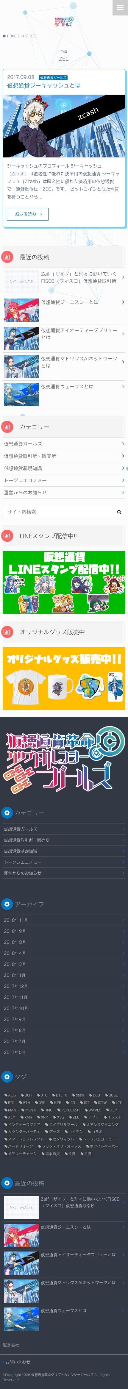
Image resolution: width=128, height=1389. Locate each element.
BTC (43, 1095)
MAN (12, 1110)
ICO (72, 1102)
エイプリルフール (63, 1124)
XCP (113, 1110)
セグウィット (63, 1139)
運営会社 (11, 1345)
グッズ (54, 1131)
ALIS (12, 1095)
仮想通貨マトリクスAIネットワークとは (79, 362)
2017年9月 (15, 1019)
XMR (28, 1117)
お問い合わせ (17, 1362)
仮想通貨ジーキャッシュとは (44, 85)
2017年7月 (15, 1041)
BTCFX (61, 1095)
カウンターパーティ (24, 1131)
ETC (11, 1102)
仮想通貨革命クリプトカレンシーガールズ (62, 1374)
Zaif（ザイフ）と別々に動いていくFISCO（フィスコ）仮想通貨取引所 (79, 277)
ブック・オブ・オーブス (61, 1146)
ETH (26, 1102)
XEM (11, 1117)
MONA (30, 1110)
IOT (86, 1102)
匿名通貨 (53, 1153)
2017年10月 (16, 1008)
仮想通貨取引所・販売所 (30, 456)
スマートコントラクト (26, 1139)
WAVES (94, 1110)
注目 (72, 1153)
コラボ (97, 1131)
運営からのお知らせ (25, 492)
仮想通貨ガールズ (23, 443)
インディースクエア (24, 1124)
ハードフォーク (20, 1146)
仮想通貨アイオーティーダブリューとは (79, 334)
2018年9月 (15, 931)
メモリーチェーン (22, 1153)
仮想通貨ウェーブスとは (67, 386)
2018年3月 (15, 964)
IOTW (102, 1102)
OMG (48, 1110)
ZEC (76, 1117)
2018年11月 (16, 920)
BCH (28, 1095)
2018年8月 (15, 942)
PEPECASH (70, 1110)
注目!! (89, 1153)
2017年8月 (15, 1030)
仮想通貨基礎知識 (23, 468)
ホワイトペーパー (104, 1146)
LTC (119, 1102)
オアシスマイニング (102, 1124)
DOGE (113, 1095)
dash (80, 1095)
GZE (57, 1102)
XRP (44, 1117)
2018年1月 (15, 975)
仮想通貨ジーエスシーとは (69, 302)
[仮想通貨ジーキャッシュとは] (64, 153)
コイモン (75, 1131)
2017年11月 (16, 997)
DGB (96, 1095)
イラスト (114, 1117)
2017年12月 (16, 986)
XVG (60, 1117)
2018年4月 (15, 953)
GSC (42, 1102)
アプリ (93, 1117)
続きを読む (25, 214)
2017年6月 (15, 1052)
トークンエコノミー (25, 480)
